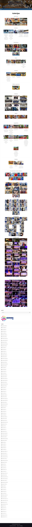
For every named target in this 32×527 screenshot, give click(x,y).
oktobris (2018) (4, 480)
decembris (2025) (4, 338)
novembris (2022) (4, 400)
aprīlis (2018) (3, 491)
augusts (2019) (4, 462)
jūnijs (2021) (3, 427)
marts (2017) (4, 513)
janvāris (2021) (4, 431)
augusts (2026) (4, 325)
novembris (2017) (4, 500)
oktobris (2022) (4, 402)
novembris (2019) (4, 456)
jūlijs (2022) (3, 407)
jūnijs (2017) (3, 507)
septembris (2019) (4, 460)
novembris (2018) (4, 478)
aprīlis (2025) (3, 351)
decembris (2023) (4, 378)
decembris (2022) (4, 398)
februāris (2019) (4, 473)
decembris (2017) (4, 498)
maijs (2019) (3, 467)
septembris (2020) (4, 438)
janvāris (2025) (4, 356)
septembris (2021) (4, 422)
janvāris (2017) (4, 516)
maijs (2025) (3, 349)
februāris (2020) (4, 451)
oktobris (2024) (4, 362)
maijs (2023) (3, 389)
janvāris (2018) (4, 496)
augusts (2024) (4, 365)
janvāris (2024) (4, 376)
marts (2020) (4, 449)
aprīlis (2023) (3, 391)
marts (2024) (4, 373)
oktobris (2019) (4, 458)
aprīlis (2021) (3, 429)
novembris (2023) (4, 380)
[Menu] (1, 9)
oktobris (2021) (4, 420)
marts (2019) (4, 471)
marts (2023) (4, 393)
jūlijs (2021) (3, 425)
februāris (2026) (4, 334)
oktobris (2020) (4, 436)
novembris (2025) (4, 340)
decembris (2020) (4, 433)
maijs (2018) (3, 489)
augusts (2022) (4, 405)
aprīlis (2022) (3, 413)
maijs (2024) (3, 369)
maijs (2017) (3, 509)
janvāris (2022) (4, 418)
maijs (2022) (3, 411)
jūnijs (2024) (3, 367)
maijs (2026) (3, 329)
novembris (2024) (4, 360)
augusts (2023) (4, 385)
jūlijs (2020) (3, 442)
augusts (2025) (4, 345)
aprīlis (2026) (3, 331)
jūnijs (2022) (3, 409)
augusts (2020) (4, 440)
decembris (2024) (4, 358)
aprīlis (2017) (3, 511)
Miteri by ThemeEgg (19, 525)
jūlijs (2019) (3, 464)
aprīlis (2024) (3, 371)
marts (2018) (4, 493)
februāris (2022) (4, 416)
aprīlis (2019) (3, 469)
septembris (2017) (4, 504)
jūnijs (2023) (3, 387)
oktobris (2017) (4, 502)
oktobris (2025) (4, 342)
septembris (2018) (4, 482)
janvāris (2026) (4, 336)
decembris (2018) (4, 476)
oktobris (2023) (4, 382)
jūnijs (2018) (3, 487)
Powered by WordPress (13, 525)
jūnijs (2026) (3, 327)
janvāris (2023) (4, 396)
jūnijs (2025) (3, 347)
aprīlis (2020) (3, 447)
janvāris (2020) (4, 453)
